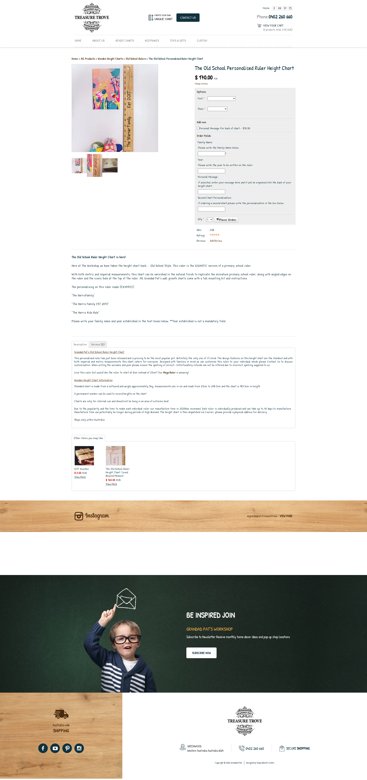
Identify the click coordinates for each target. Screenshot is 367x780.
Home (78, 40)
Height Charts (124, 40)
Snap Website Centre (265, 762)
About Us (98, 40)
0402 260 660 (274, 16)
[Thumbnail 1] (79, 165)
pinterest (285, 8)
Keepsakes (152, 40)
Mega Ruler (169, 372)
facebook (274, 8)
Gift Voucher (81, 469)
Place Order (227, 220)
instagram (290, 8)
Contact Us (188, 17)
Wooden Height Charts (111, 58)
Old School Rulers (136, 58)
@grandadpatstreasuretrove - (269, 516)
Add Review (216, 240)
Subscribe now (201, 653)
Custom (202, 40)
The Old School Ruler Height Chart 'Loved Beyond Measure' (118, 472)
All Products (88, 58)
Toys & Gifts (178, 40)
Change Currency (201, 83)
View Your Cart (277, 27)
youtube (280, 8)
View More (80, 477)
